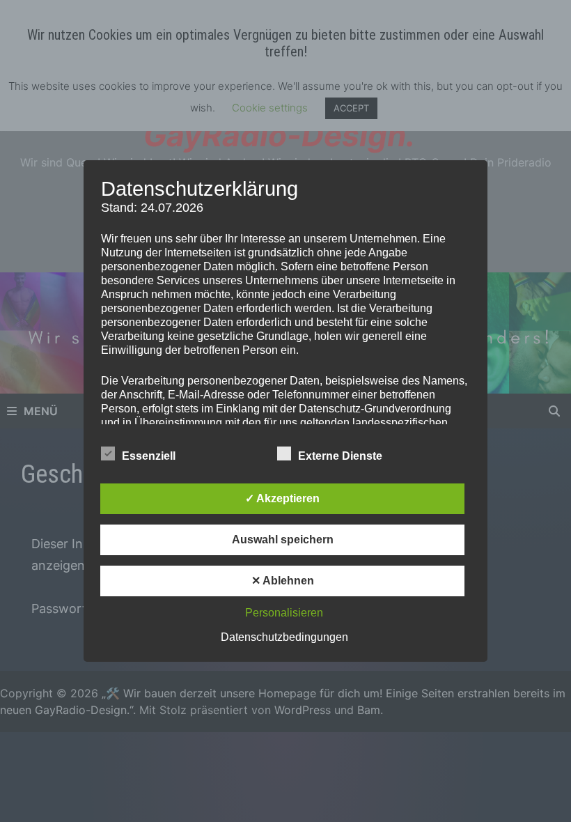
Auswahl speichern (283, 539)
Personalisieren (284, 613)
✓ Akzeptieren (282, 498)
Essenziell (148, 456)
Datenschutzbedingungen (284, 637)
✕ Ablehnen (282, 581)
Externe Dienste (340, 456)
